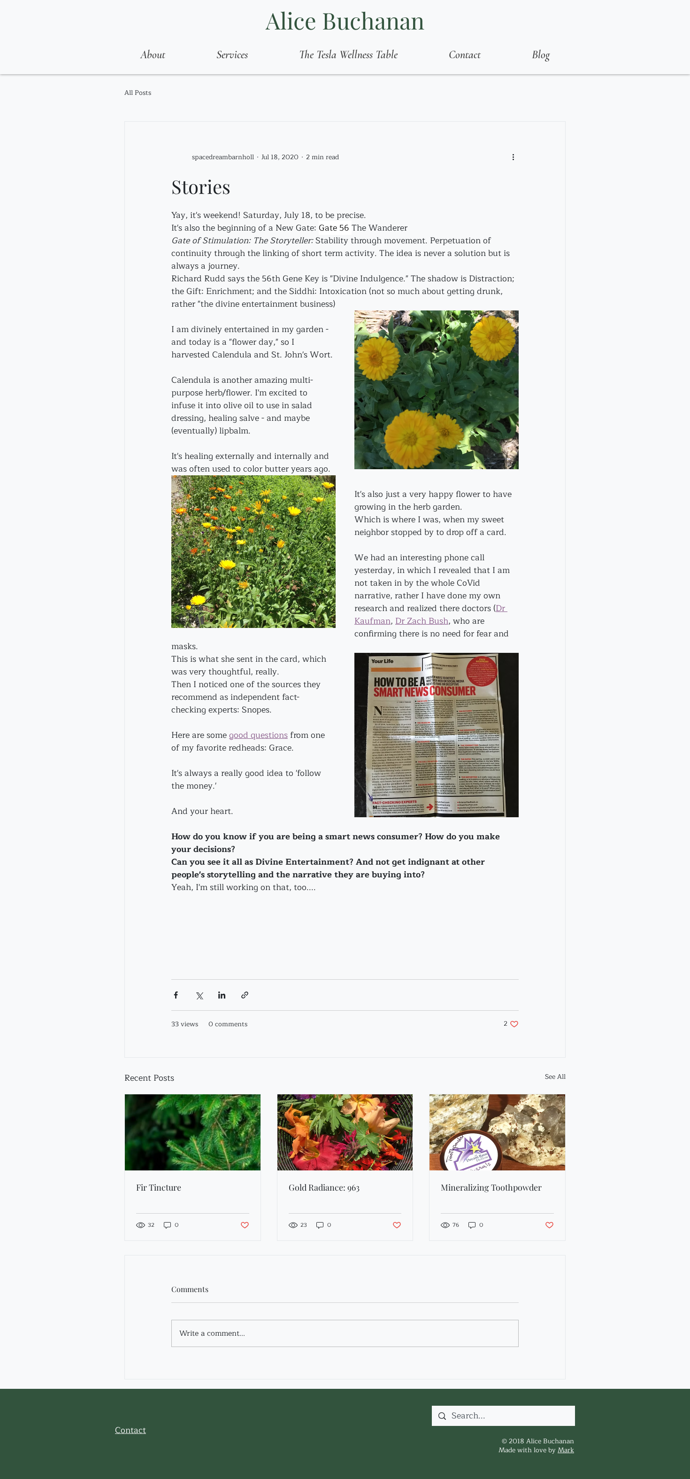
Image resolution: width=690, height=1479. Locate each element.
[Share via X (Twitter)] (198, 995)
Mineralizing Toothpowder (491, 1187)
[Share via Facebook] (175, 995)
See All (555, 1077)
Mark (566, 1450)
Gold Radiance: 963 (324, 1187)
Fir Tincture (158, 1187)
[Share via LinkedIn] (221, 995)
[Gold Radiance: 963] (345, 1132)
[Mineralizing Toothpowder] (497, 1132)
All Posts (137, 93)
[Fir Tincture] (193, 1132)
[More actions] (513, 157)
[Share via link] (244, 995)
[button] (232, 55)
